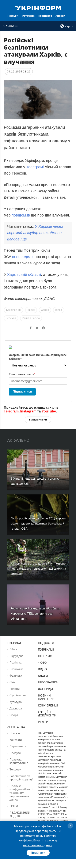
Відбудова (16, 656)
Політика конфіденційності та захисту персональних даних (21, 792)
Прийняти (38, 852)
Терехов (11, 318)
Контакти (16, 739)
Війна (58, 309)
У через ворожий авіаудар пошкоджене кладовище (35, 232)
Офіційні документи (47, 713)
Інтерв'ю (45, 656)
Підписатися (22, 391)
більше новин (38, 419)
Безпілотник (13, 309)
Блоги (43, 675)
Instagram (28, 411)
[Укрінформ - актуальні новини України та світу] (38, 7)
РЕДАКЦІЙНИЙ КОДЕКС (20, 814)
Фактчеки (16, 675)
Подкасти (46, 643)
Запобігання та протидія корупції (21, 777)
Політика (16, 662)
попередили (23, 257)
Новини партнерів (46, 697)
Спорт (14, 715)
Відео (42, 669)
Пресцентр (45, 16)
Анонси (60, 16)
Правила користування (19, 761)
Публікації (46, 649)
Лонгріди (45, 689)
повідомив (21, 215)
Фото (42, 662)
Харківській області (24, 274)
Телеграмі (35, 167)
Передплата (18, 746)
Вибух (31, 309)
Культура (16, 702)
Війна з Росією (31, 318)
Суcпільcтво (18, 695)
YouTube (49, 411)
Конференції (48, 705)
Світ (12, 682)
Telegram (11, 411)
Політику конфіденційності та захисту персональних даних (38, 840)
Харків (45, 309)
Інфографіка (48, 682)
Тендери (15, 769)
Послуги (12, 16)
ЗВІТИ (14, 806)
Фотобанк (28, 16)
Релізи (43, 722)
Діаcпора (16, 708)
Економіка (16, 669)
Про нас (15, 733)
